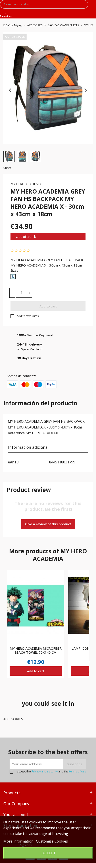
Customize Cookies (52, 841)
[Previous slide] (10, 90)
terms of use (77, 771)
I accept (48, 853)
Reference (16, 432)
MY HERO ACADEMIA (26, 184)
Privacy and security (44, 771)
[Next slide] (85, 90)
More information (18, 841)
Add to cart (48, 306)
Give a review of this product (48, 524)
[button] (9, 156)
